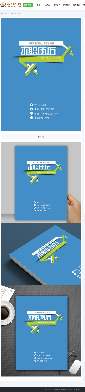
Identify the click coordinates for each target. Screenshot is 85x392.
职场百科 (57, 5)
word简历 (46, 5)
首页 (38, 5)
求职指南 (66, 5)
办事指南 (76, 5)
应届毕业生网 (63, 389)
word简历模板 (9, 13)
